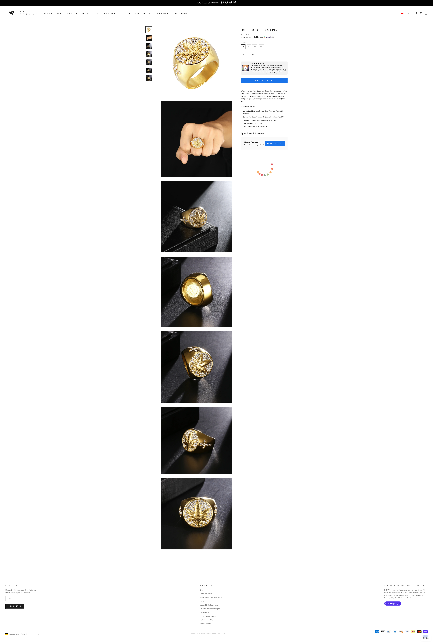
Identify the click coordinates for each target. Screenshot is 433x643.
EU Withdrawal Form (207, 620)
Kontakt (185, 13)
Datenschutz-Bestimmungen (210, 609)
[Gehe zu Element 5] (148, 62)
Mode (59, 13)
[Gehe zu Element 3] (148, 46)
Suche (202, 601)
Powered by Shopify (217, 634)
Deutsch (36, 634)
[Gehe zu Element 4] (148, 54)
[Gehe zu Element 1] (148, 29)
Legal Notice (204, 612)
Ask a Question (276, 143)
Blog (201, 590)
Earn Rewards (163, 13)
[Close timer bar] (430, 2)
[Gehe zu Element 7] (148, 78)
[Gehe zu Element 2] (148, 38)
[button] (264, 37)
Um (175, 13)
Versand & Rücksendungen (209, 605)
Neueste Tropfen (90, 13)
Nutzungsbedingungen (208, 616)
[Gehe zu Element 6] (148, 70)
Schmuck (48, 13)
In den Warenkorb (264, 81)
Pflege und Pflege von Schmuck (211, 598)
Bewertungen (110, 13)
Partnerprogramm (206, 594)
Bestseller (72, 13)
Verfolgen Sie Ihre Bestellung (136, 13)
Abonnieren (15, 606)
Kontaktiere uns (205, 624)
